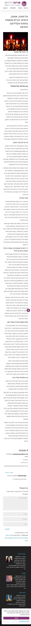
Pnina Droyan (22, 476)
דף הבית (26, 8)
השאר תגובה (9, 472)
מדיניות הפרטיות (24, 621)
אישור (16, 618)
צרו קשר (5, 8)
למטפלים (13, 8)
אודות (20, 8)
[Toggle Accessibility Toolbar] (28, 310)
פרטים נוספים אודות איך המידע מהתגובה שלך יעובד (16, 538)
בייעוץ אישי (22, 606)
